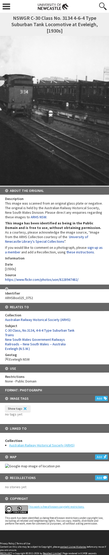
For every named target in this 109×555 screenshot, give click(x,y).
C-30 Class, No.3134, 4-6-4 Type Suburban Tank (40, 330)
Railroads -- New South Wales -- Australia (35, 344)
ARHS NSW (38, 217)
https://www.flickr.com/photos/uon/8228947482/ (42, 279)
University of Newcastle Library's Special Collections (46, 239)
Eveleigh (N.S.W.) (17, 348)
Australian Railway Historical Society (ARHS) (42, 445)
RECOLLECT (6, 553)
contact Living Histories (73, 546)
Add (99, 398)
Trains (9, 335)
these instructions (80, 252)
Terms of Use (23, 543)
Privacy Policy (7, 543)
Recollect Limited (52, 553)
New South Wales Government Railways (35, 339)
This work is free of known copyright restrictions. (56, 506)
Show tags (15, 408)
